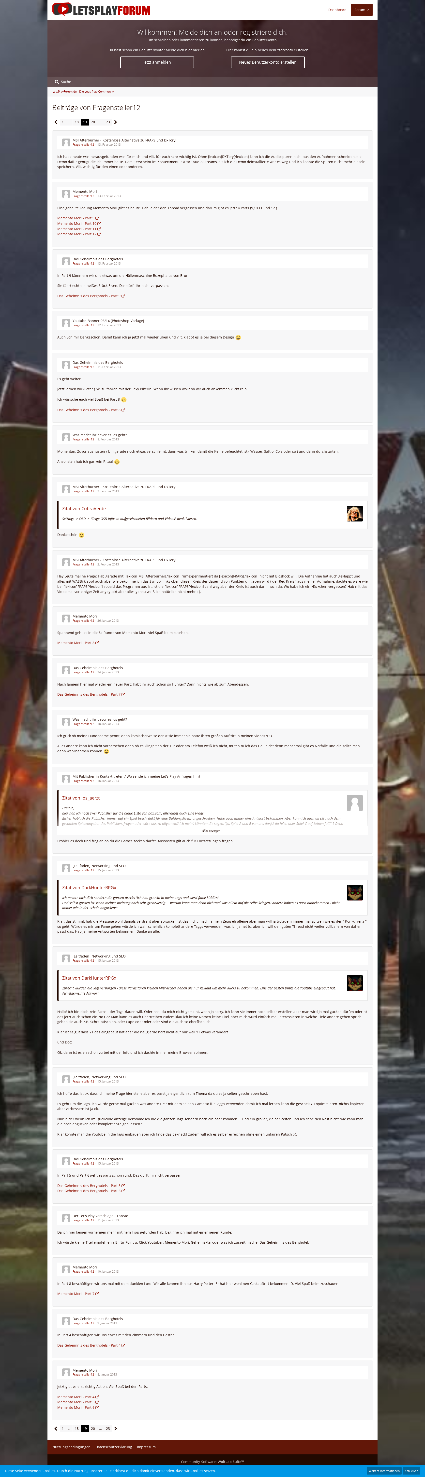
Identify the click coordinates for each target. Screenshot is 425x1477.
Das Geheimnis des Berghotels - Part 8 (89, 410)
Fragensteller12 (83, 144)
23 (108, 122)
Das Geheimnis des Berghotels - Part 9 (89, 296)
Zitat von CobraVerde (84, 508)
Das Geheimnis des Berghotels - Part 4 (89, 1345)
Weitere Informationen (384, 1471)
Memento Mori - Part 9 (75, 218)
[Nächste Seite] (115, 122)
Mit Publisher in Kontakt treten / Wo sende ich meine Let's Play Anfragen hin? (136, 776)
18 (77, 122)
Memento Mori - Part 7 (75, 1293)
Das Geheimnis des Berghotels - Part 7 (89, 694)
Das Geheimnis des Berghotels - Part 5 (89, 1185)
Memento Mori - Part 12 (76, 234)
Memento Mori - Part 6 (75, 1407)
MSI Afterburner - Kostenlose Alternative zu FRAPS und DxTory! (124, 140)
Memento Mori (85, 191)
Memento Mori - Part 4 (75, 1396)
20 (93, 122)
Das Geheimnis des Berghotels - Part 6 (89, 1190)
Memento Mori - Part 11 (76, 228)
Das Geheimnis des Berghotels (98, 259)
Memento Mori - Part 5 (75, 1402)
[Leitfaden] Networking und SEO (99, 865)
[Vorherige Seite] (56, 122)
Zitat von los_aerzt (81, 798)
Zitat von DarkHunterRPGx (89, 887)
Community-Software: (212, 1461)
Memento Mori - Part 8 (75, 642)
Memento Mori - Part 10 (76, 223)
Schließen (411, 1471)
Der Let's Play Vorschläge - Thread (100, 1215)
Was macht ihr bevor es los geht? (100, 435)
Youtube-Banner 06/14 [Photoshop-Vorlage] (108, 320)
